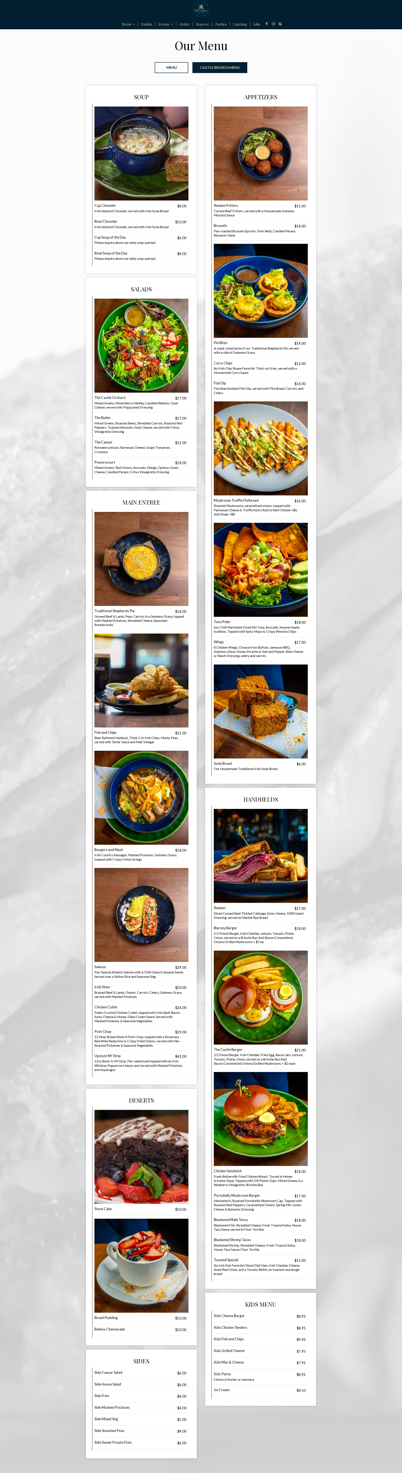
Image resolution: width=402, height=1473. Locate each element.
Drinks (146, 24)
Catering (240, 24)
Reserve (202, 24)
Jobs (257, 24)
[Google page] (280, 24)
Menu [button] (127, 24)
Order (184, 24)
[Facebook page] (266, 24)
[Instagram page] (273, 24)
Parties (221, 24)
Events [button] (164, 24)
